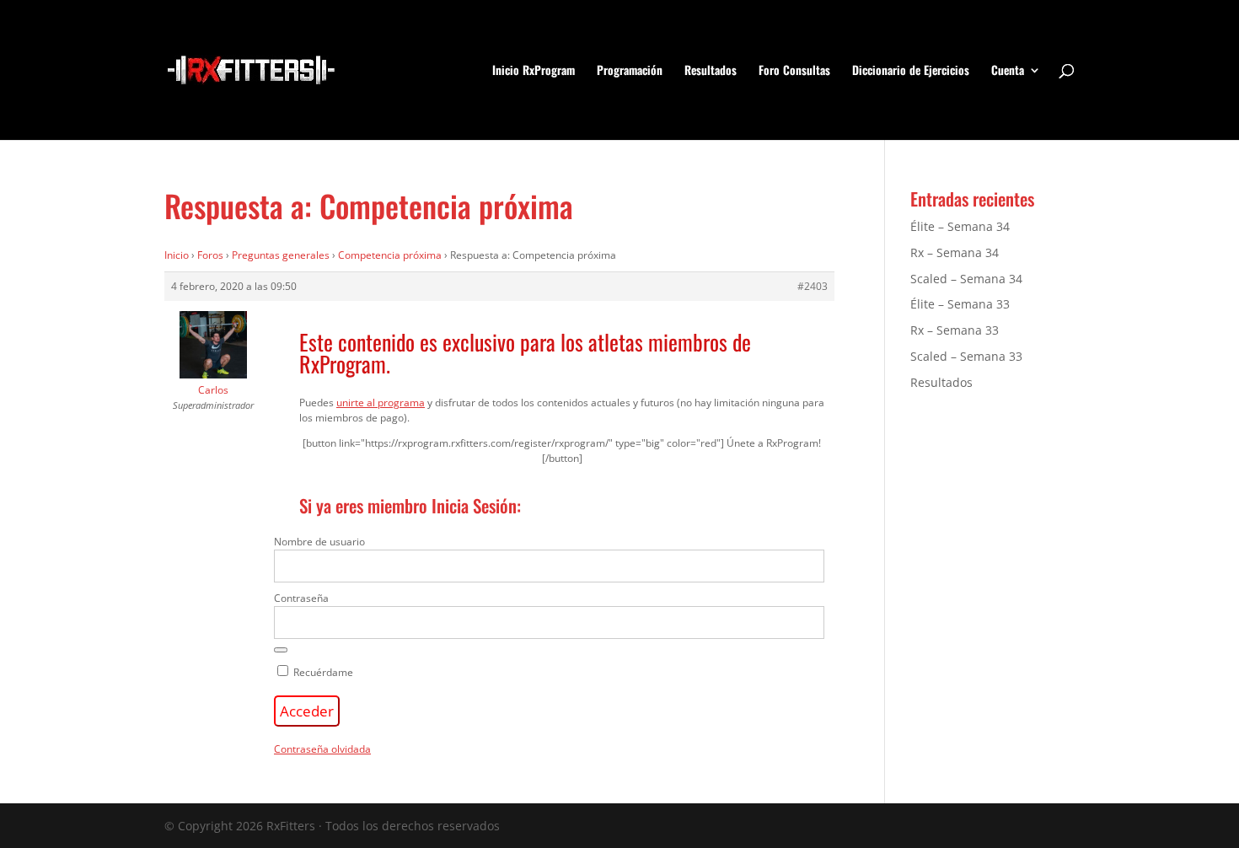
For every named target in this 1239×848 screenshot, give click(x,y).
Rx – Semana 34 (954, 252)
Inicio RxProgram (533, 71)
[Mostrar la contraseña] (280, 649)
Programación (629, 71)
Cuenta (1007, 71)
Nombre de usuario (319, 541)
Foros (210, 255)
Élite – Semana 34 (960, 226)
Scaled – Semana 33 (966, 356)
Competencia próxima (390, 255)
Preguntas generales (281, 255)
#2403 (812, 286)
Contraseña (301, 598)
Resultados (710, 71)
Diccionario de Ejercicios (910, 71)
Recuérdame (322, 672)
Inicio (176, 255)
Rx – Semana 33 (954, 330)
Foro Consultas (794, 71)
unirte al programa (380, 402)
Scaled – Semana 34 (966, 279)
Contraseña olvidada (322, 749)
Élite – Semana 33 (960, 304)
